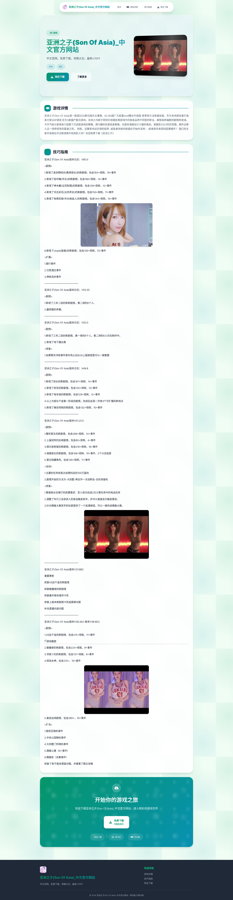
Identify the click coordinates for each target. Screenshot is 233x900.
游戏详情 (148, 874)
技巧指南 (148, 878)
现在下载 (148, 883)
